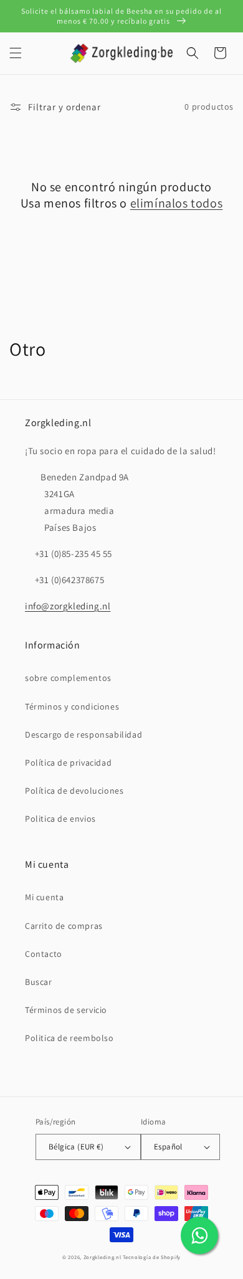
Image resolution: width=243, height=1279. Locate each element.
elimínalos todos (176, 203)
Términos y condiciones (72, 706)
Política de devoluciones (74, 790)
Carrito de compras (64, 925)
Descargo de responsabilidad (83, 734)
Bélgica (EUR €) (76, 1146)
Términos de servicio (66, 1009)
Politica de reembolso (69, 1038)
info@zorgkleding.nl (67, 606)
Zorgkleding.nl (102, 1256)
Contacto (43, 953)
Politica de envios (60, 818)
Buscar (38, 981)
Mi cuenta (44, 897)
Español (168, 1146)
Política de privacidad (68, 762)
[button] (15, 53)
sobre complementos (68, 677)
